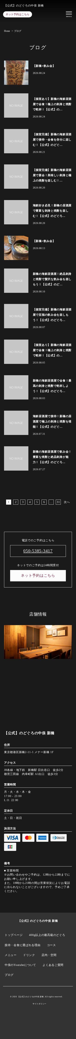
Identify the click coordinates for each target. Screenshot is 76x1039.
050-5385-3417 (37, 550)
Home (7, 31)
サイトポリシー (39, 1004)
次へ (67, 502)
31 (58, 502)
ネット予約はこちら (17, 14)
